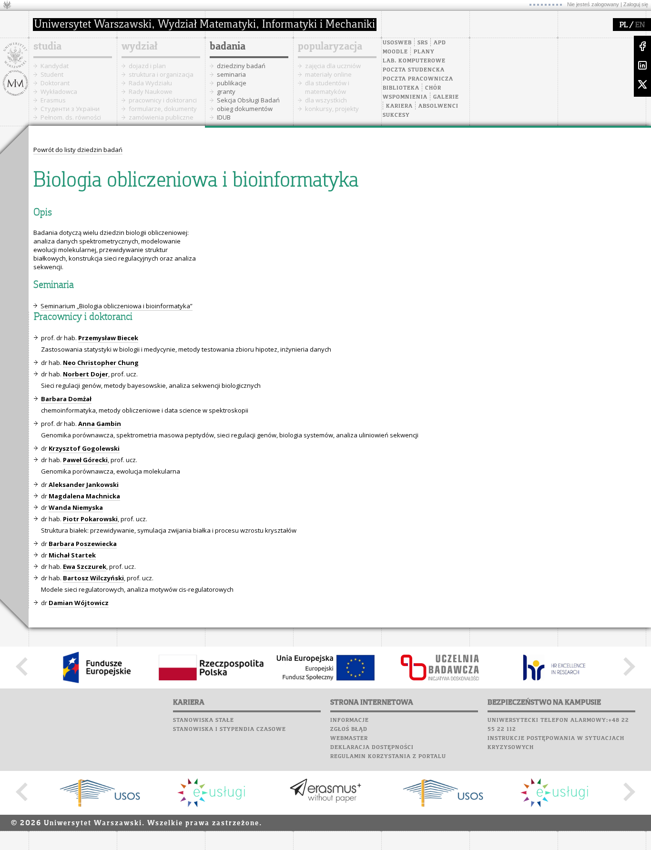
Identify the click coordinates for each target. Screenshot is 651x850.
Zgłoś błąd (348, 729)
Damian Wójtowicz (79, 602)
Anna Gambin (99, 423)
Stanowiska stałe (203, 720)
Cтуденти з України (70, 108)
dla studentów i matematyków (327, 87)
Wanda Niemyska (76, 507)
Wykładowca (59, 91)
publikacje (231, 83)
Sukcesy (396, 115)
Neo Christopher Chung (101, 362)
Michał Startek (72, 555)
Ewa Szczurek (84, 566)
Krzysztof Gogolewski (84, 448)
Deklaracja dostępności (372, 747)
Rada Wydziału (150, 83)
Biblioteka (401, 88)
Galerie (446, 97)
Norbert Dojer (85, 374)
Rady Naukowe (151, 91)
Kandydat (55, 65)
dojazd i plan (147, 65)
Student (52, 74)
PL (624, 25)
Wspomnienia (405, 97)
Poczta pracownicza (418, 79)
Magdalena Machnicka (84, 496)
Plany (424, 52)
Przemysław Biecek (108, 338)
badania (227, 46)
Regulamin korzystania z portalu (388, 756)
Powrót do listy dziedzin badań (77, 149)
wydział (139, 46)
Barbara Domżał (66, 399)
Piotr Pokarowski (90, 519)
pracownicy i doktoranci (163, 100)
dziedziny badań (241, 65)
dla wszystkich (326, 100)
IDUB (224, 117)
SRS (422, 43)
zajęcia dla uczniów (333, 65)
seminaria (231, 74)
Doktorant (55, 83)
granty (226, 91)
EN (640, 25)
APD (440, 43)
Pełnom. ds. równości (71, 117)
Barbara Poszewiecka (83, 543)
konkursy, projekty (332, 108)
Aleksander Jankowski (84, 484)
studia (47, 46)
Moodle (395, 52)
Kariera (399, 106)
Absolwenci (438, 106)
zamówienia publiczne (161, 117)
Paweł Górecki (85, 459)
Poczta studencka (414, 70)
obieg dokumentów (245, 108)
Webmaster (349, 738)
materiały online (328, 74)
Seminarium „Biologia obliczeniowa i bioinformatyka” (117, 306)
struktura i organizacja (161, 74)
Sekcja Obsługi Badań (248, 100)
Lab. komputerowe (414, 61)
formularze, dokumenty (163, 108)
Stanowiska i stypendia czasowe (229, 729)
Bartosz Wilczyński (93, 578)
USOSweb (397, 43)
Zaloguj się (635, 4)
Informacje (349, 720)
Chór (433, 88)
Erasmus (53, 100)
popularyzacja (330, 46)
